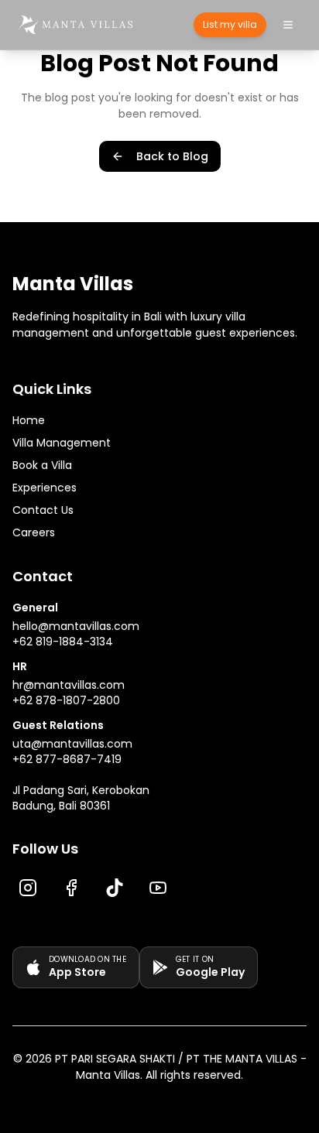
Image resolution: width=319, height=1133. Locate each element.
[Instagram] (27, 887)
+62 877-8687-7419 (67, 759)
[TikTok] (114, 887)
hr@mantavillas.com (68, 685)
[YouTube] (157, 887)
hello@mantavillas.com (75, 626)
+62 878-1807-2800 (66, 700)
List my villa (230, 24)
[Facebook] (71, 887)
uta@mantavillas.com (72, 743)
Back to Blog (172, 156)
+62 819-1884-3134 (62, 641)
